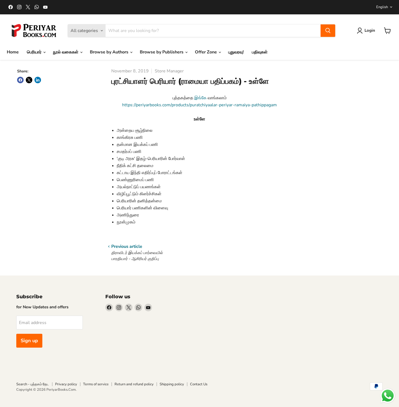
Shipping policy (172, 384)
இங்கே (200, 98)
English (382, 7)
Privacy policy (66, 384)
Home (13, 52)
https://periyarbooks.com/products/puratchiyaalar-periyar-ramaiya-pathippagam (199, 105)
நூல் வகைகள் (66, 52)
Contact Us (198, 384)
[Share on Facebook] (20, 80)
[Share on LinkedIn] (37, 80)
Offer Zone (206, 52)
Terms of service (96, 384)
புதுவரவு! (236, 52)
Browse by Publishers (162, 52)
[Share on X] (29, 80)
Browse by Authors (109, 52)
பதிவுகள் (260, 52)
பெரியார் (35, 52)
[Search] (328, 30)
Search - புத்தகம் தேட (32, 384)
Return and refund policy (134, 384)
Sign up (29, 340)
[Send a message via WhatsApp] (387, 395)
